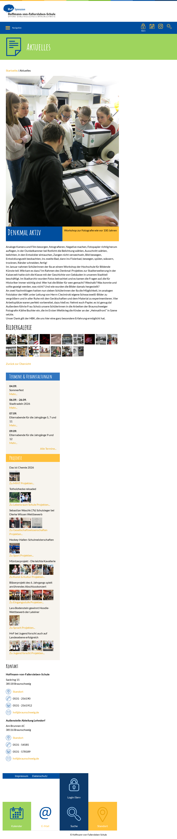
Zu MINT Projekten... (21, 483)
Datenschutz (39, 775)
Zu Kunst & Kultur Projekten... (27, 576)
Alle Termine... (48, 448)
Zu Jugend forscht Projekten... (27, 653)
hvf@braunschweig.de (26, 712)
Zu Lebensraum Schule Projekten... (29, 504)
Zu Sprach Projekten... (22, 627)
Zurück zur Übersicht (18, 363)
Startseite (11, 70)
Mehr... (13, 394)
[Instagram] (160, 28)
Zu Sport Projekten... (21, 555)
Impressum (21, 775)
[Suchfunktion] (152, 28)
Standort (18, 691)
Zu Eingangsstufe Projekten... (26, 602)
